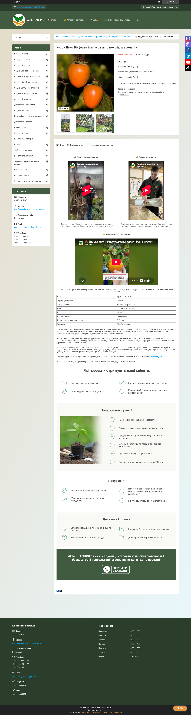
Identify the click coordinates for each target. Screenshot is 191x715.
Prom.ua (108, 708)
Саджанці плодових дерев (25, 93)
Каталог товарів (21, 54)
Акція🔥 (94, 20)
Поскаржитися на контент (91, 712)
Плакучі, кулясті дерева (24, 139)
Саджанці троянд (21, 110)
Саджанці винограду (23, 99)
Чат (182, 708)
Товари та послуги (67, 37)
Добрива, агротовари (23, 150)
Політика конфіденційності (112, 712)
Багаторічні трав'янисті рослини (28, 116)
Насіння (17, 144)
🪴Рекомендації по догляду (117, 20)
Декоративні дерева (23, 122)
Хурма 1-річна (126, 37)
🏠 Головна (52, 20)
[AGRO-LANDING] (18, 20)
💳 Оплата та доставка (74, 20)
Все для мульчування (23, 156)
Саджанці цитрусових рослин (27, 76)
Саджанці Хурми (111, 37)
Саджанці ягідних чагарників (26, 88)
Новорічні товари (21, 175)
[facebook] (58, 591)
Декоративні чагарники (24, 105)
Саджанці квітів (21, 133)
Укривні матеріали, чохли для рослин (26, 162)
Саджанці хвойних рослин (25, 82)
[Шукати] (47, 37)
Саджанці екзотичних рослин (89, 37)
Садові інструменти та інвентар (27, 181)
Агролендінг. (157, 357)
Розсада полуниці (22, 59)
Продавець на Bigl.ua (95, 710)
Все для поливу (21, 170)
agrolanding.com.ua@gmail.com (27, 227)
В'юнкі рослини (20, 127)
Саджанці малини (22, 65)
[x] (61, 591)
